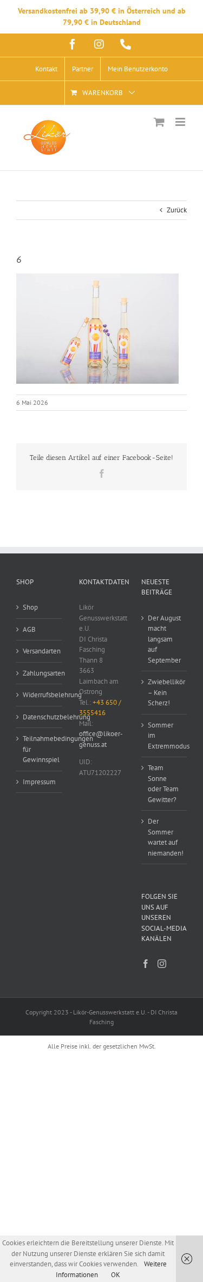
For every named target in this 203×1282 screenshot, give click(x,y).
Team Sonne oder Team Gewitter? (163, 783)
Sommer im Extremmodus (164, 735)
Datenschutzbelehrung (39, 717)
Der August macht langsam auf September (164, 639)
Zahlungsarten (39, 673)
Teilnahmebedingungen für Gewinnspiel (39, 749)
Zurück (177, 210)
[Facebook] (145, 963)
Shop (30, 607)
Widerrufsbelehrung (39, 694)
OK (115, 1274)
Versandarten (39, 651)
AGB (29, 629)
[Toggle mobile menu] (181, 122)
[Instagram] (162, 963)
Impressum (39, 781)
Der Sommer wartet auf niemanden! (164, 837)
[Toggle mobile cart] (159, 122)
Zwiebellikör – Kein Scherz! (164, 692)
